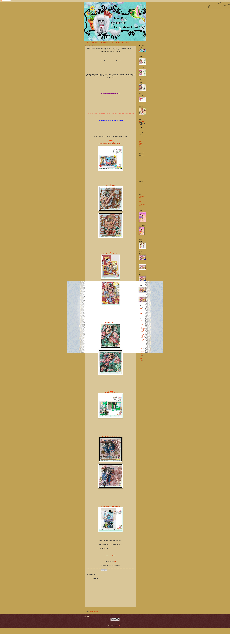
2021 (141, 310)
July (141, 326)
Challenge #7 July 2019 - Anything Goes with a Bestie (143, 341)
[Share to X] (104, 570)
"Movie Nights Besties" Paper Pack (111, 253)
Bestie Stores (125, 42)
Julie (111, 252)
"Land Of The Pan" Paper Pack (111, 392)
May (142, 346)
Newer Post (87, 609)
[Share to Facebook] (105, 570)
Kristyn (140, 141)
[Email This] (101, 570)
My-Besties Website (141, 199)
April (142, 348)
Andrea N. (140, 135)
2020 (141, 312)
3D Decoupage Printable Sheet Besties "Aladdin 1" (110, 143)
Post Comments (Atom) (94, 611)
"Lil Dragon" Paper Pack (110, 322)
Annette (140, 139)
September (143, 321)
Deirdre (140, 140)
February (142, 351)
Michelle (140, 143)
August (142, 324)
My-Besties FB (141, 202)
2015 (141, 360)
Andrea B (110, 140)
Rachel (140, 144)
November (142, 317)
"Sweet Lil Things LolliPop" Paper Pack (110, 436)
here (115, 561)
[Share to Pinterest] (106, 570)
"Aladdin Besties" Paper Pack (110, 142)
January (142, 353)
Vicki (111, 184)
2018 (141, 355)
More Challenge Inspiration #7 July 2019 (143, 329)
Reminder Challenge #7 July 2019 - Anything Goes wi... (143, 335)
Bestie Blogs (95, 42)
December (142, 315)
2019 (141, 313)
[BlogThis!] (102, 570)
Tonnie (140, 145)
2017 (141, 357)
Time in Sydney (141, 121)
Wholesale (140, 201)
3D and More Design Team (106, 42)
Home (87, 42)
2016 (141, 358)
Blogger (120, 625)
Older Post (133, 609)
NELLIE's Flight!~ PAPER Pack (111, 185)
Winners (118, 42)
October (142, 320)
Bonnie (140, 147)
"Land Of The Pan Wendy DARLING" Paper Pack (110, 506)
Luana (140, 142)
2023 (141, 307)
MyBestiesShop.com (110, 555)
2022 (141, 308)
